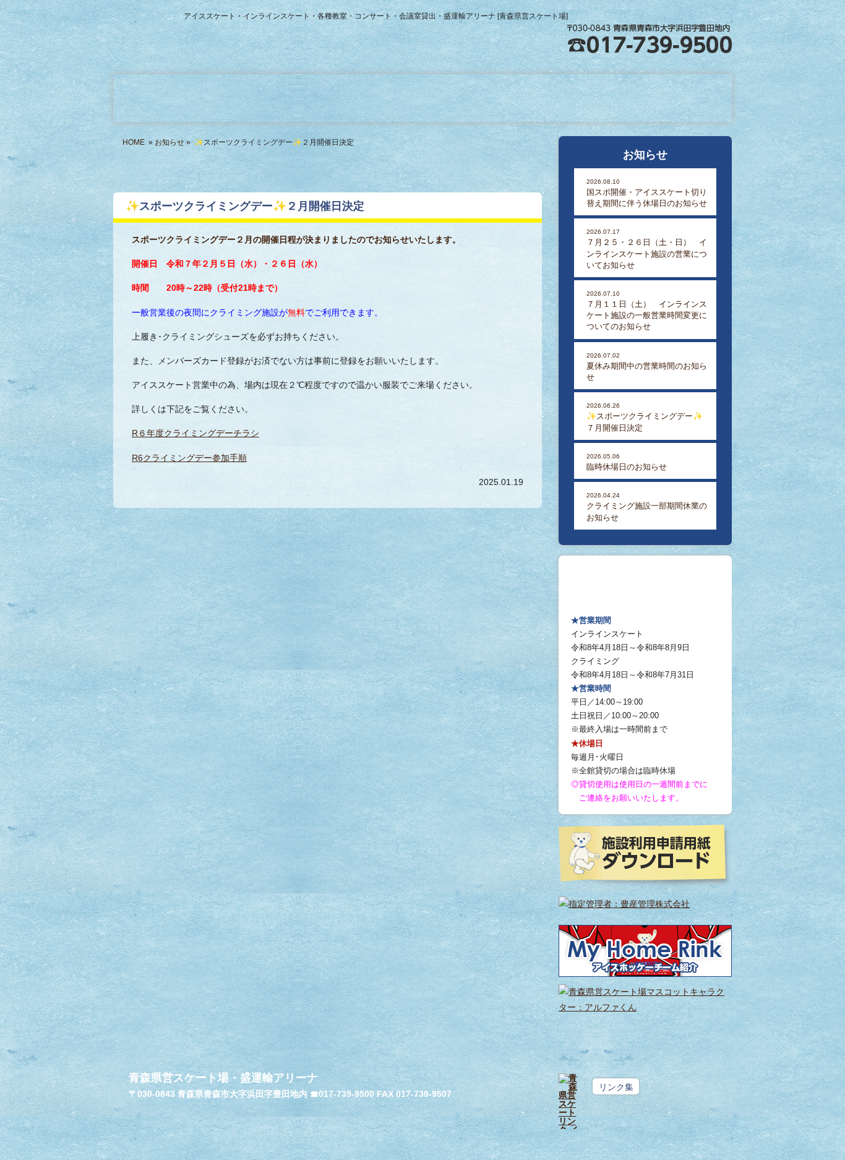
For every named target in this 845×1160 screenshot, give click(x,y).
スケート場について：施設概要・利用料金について (299, 98)
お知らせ (169, 142)
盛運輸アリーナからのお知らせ (175, 98)
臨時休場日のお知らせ (626, 462)
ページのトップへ (704, 1063)
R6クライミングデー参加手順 (189, 458)
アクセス (710, 9)
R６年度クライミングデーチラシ (195, 433)
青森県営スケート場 (260, 32)
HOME (133, 142)
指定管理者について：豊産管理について (670, 98)
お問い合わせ (628, 9)
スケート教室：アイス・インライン (422, 98)
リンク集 (616, 1087)
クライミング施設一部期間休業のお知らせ (646, 507)
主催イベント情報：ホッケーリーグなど (546, 98)
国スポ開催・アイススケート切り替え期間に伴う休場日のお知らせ (646, 193)
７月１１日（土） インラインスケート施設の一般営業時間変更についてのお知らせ (646, 311)
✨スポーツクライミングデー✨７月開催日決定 (644, 417)
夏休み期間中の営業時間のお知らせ (646, 367)
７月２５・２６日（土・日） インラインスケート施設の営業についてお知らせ (646, 249)
